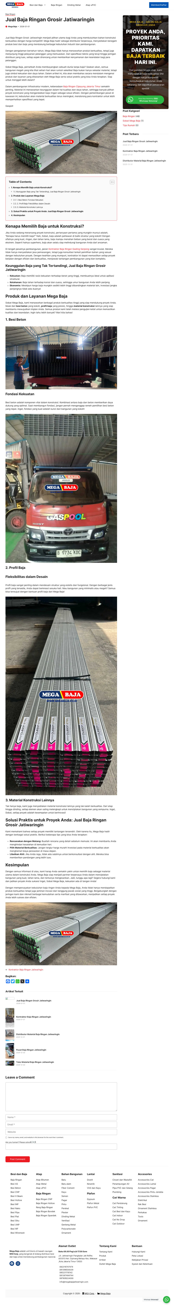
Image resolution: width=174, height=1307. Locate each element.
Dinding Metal (74, 5)
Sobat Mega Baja (131, 120)
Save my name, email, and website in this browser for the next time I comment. (36, 1137)
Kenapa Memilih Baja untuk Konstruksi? (32, 187)
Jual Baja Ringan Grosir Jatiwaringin (33, 1000)
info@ (62, 1282)
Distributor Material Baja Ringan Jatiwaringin (38, 1034)
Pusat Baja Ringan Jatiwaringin (31, 1050)
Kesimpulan (19, 215)
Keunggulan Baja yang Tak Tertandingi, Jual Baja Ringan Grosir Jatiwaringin (48, 192)
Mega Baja (105, 1293)
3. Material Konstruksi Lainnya (30, 207)
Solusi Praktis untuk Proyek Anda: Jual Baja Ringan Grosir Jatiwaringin (48, 211)
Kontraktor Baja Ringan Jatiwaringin (26, 969)
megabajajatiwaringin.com (76, 1282)
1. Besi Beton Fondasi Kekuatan (30, 200)
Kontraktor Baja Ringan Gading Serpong (69, 249)
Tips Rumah (129, 125)
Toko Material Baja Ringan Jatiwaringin (35, 1062)
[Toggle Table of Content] (111, 182)
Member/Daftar (159, 5)
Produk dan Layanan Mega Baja (28, 195)
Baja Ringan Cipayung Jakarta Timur (82, 86)
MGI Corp (90, 1293)
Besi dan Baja (36, 5)
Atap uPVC (91, 5)
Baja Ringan (56, 5)
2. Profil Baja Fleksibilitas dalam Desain (33, 203)
